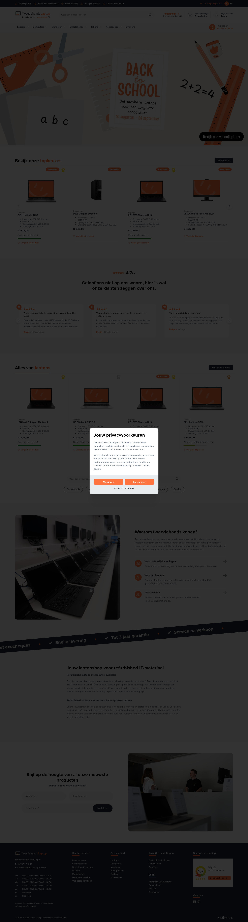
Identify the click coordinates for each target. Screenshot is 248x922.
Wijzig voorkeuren (124, 488)
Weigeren (108, 482)
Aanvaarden (139, 482)
